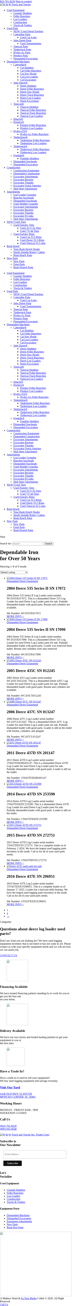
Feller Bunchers (21, 16)
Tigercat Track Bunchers (33, 113)
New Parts (12, 258)
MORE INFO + (15, 616)
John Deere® (20, 82)
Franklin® (18, 155)
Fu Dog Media (29, 1298)
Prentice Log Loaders (31, 128)
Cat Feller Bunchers (30, 70)
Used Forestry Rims (23, 234)
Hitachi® (18, 119)
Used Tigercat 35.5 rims (32, 243)
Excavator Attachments (25, 176)
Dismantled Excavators (25, 58)
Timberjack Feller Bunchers (34, 149)
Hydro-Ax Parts (21, 52)
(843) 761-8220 (8, 1125)
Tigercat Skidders (29, 107)
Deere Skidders (28, 85)
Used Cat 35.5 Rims (31, 237)
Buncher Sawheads (23, 197)
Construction (20, 22)
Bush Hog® (13, 246)
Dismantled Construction (26, 173)
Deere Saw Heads (29, 91)
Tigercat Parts (20, 46)
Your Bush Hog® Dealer (26, 249)
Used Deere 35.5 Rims (32, 240)
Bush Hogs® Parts (23, 267)
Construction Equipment (26, 170)
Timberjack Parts (22, 49)
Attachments (13, 191)
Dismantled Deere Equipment (22, 581)
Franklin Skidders (29, 158)
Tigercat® (18, 104)
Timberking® (20, 137)
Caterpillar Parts (21, 34)
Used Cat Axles (28, 37)
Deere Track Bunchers (32, 94)
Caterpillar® (19, 64)
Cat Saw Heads (28, 73)
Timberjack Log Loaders (33, 152)
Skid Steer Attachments (25, 218)
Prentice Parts (20, 55)
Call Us (4, 1304)
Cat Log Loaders (29, 76)
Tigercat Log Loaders (31, 116)
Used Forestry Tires (23, 225)
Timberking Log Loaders (33, 143)
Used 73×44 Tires (29, 231)
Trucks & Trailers (22, 25)
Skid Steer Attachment (25, 188)
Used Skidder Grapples (25, 203)
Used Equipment (15, 10)
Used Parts (12, 28)
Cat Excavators (28, 79)
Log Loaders (20, 19)
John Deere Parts (22, 40)
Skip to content (24, 1)
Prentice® (18, 122)
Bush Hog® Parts (22, 255)
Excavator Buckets (23, 179)
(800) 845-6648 (8, 1128)
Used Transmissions (30, 43)
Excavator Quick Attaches (27, 185)
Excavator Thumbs (23, 182)
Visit (10, 1087)
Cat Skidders (27, 67)
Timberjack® (20, 146)
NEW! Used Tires (16, 222)
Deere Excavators (29, 101)
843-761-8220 (7, 1)
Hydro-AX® (20, 131)
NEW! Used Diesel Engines (28, 31)
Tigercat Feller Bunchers (33, 110)
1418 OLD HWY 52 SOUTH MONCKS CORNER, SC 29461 (18, 1095)
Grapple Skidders (22, 13)
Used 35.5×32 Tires (30, 228)
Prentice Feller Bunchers (33, 125)
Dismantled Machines (18, 61)
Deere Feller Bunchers (32, 88)
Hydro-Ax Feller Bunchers (34, 134)
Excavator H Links (23, 215)
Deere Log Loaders (30, 97)
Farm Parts (19, 264)
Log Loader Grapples (24, 194)
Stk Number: (24, 613)
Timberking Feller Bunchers (35, 140)
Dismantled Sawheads (25, 161)
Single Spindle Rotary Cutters (29, 252)
